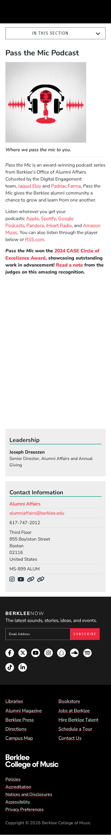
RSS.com (34, 239)
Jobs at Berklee (74, 710)
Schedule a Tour (75, 729)
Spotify (48, 218)
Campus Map (19, 738)
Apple (32, 218)
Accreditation (18, 787)
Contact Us (69, 738)
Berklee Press (19, 720)
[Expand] (98, 33)
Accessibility (17, 802)
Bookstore (69, 701)
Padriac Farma (66, 186)
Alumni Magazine (23, 710)
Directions (15, 729)
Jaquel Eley (29, 186)
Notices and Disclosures (28, 794)
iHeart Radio (59, 225)
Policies (12, 779)
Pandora (35, 225)
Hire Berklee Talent (78, 720)
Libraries (14, 701)
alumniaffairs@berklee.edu (36, 513)
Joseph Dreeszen (27, 452)
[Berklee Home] (55, 761)
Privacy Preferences (24, 809)
